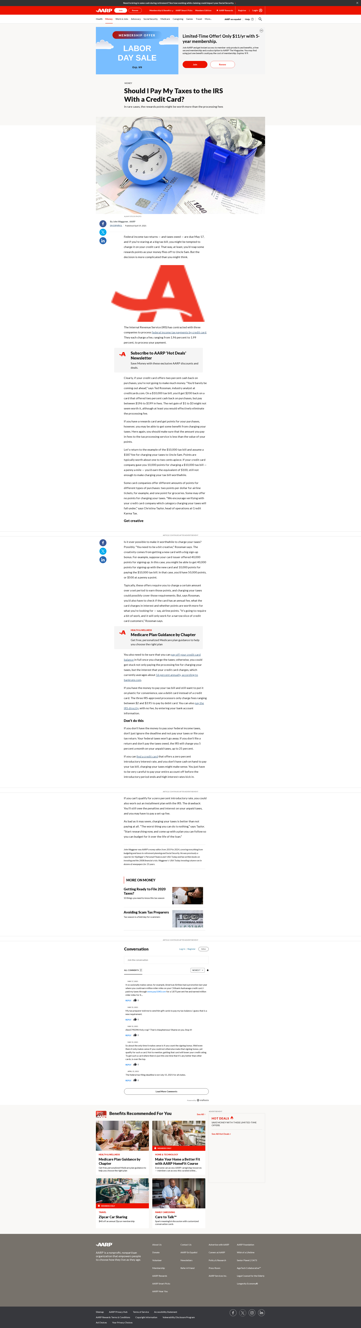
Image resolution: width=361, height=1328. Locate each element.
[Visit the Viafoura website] (203, 1100)
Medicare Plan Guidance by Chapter (163, 634)
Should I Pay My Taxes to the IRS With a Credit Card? (173, 95)
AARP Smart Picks (184, 10)
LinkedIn (102, 240)
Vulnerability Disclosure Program (179, 1317)
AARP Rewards (159, 1275)
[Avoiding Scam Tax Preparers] (187, 918)
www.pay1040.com (156, 991)
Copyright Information (146, 1317)
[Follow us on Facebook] (233, 1312)
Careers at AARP (217, 1252)
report (202, 1000)
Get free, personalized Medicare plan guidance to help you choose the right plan (165, 642)
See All (200, 1114)
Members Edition (203, 10)
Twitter (102, 232)
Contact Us (185, 1244)
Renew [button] (135, 10)
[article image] (249, 19)
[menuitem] (99, 20)
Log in (182, 949)
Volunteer (157, 1260)
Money (128, 83)
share (192, 1000)
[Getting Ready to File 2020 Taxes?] (187, 895)
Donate (155, 1252)
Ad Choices (101, 1322)
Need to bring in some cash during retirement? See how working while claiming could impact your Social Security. (178, 3)
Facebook (102, 223)
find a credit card (147, 756)
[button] (260, 19)
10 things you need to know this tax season (144, 898)
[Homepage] (104, 10)
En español (116, 225)
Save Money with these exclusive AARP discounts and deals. (164, 365)
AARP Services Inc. (218, 1275)
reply (128, 1000)
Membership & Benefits (160, 10)
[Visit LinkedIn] (261, 1312)
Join (195, 64)
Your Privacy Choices (122, 1322)
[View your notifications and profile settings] (207, 970)
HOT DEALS (220, 1118)
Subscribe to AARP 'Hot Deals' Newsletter (158, 355)
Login (255, 10)
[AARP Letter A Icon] (122, 635)
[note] (180, 216)
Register (242, 10)
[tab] (133, 970)
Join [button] (121, 10)
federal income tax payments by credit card (179, 332)
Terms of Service (141, 1312)
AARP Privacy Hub (118, 1312)
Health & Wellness (141, 630)
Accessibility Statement (165, 1312)
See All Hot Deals (220, 1133)
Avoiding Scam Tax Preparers (146, 912)
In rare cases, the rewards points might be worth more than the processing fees (173, 106)
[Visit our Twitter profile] (242, 1312)
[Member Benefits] (102, 1114)
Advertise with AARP (219, 1244)
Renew (222, 64)
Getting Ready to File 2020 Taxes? (145, 891)
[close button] (261, 30)
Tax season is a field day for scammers (142, 916)
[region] (166, 1025)
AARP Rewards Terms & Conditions (113, 1317)
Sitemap (100, 1312)
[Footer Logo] (118, 1244)
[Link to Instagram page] (252, 1312)
